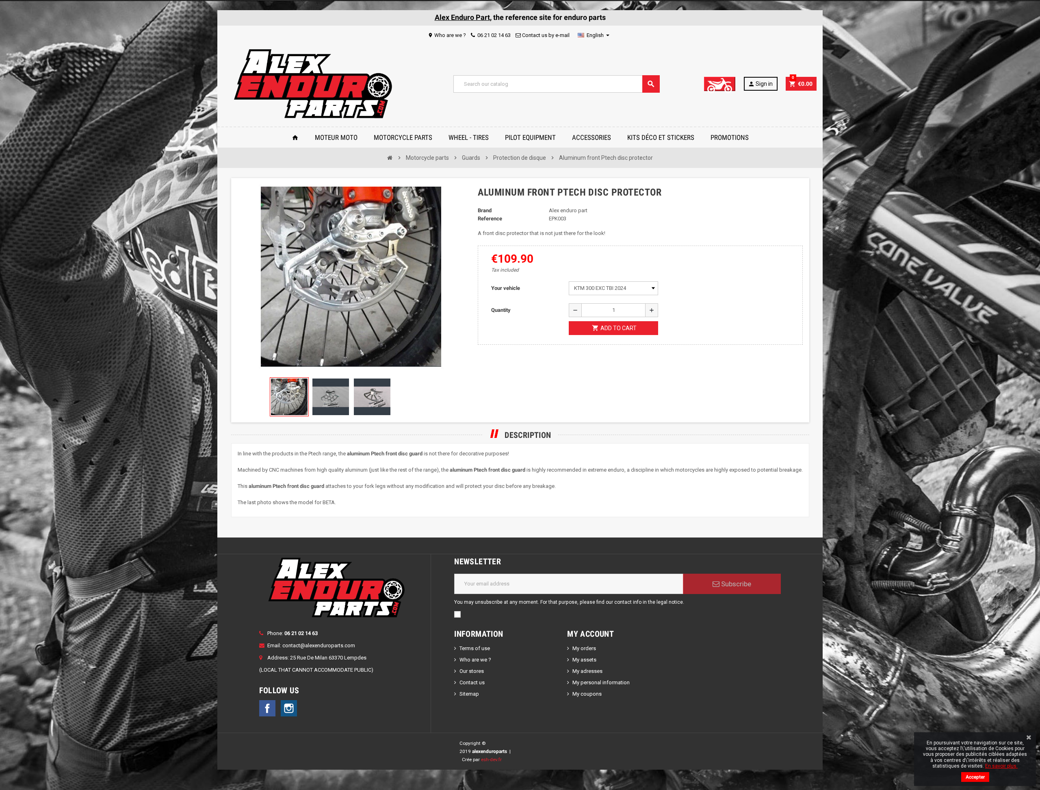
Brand (485, 210)
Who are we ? (447, 35)
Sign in (760, 84)
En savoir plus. (1001, 766)
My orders (584, 648)
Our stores (471, 671)
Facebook (267, 708)
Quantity (501, 310)
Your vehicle (505, 288)
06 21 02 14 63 (493, 35)
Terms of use (474, 648)
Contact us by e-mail (545, 35)
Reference (490, 218)
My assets (584, 660)
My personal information (601, 682)
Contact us (472, 682)
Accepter (975, 777)
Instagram (289, 708)
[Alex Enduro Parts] (312, 84)
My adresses (587, 671)
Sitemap (469, 694)
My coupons (587, 694)
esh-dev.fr (491, 759)
